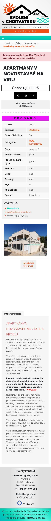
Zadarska (34, 130)
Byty (18, 43)
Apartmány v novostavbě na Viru (19, 46)
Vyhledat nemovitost (25, 31)
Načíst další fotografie (28, 264)
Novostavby (30, 43)
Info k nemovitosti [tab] (12, 314)
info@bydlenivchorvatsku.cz (19, 212)
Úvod (7, 43)
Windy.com (28, 504)
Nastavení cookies (36, 518)
